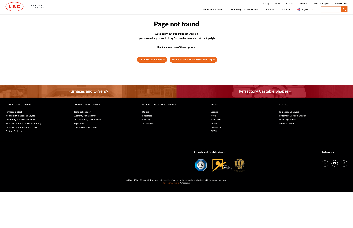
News (277, 3)
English (305, 9)
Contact (286, 9)
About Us (270, 9)
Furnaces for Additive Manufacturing (23, 123)
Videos (214, 123)
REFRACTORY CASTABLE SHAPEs (159, 104)
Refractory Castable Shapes (244, 9)
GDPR (214, 131)
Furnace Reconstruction (85, 127)
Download (303, 3)
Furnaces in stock (14, 111)
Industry (146, 119)
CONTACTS (285, 104)
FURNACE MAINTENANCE (87, 104)
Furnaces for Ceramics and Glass (21, 127)
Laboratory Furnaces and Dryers (21, 119)
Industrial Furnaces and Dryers (20, 115)
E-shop (266, 3)
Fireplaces (147, 115)
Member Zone (341, 3)
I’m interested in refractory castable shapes (193, 59)
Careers (289, 3)
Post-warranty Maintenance (87, 119)
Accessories (148, 123)
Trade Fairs (216, 119)
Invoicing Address (287, 119)
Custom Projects (14, 131)
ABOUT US (216, 104)
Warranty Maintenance (85, 115)
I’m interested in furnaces (152, 59)
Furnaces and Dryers (213, 9)
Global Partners (286, 123)
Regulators (79, 123)
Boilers (145, 111)
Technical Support (321, 3)
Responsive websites (171, 182)
